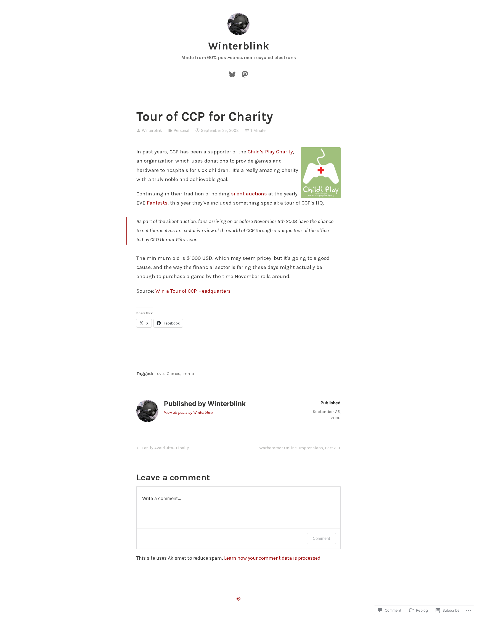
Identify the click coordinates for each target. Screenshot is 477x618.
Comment (321, 538)
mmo (188, 373)
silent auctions (249, 194)
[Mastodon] (245, 73)
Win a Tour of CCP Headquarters (193, 291)
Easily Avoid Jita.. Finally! (163, 449)
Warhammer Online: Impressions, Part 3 (297, 449)
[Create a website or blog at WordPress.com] (238, 599)
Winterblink (238, 46)
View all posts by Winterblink (188, 412)
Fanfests (157, 203)
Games (173, 373)
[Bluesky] (232, 73)
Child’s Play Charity (270, 152)
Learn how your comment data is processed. (273, 558)
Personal (181, 130)
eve (160, 373)
